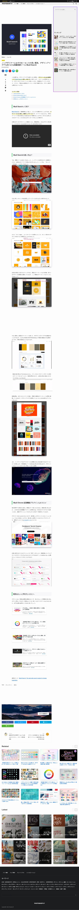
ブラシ (65, 886)
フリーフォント (59, 886)
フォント (44, 886)
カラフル (33, 884)
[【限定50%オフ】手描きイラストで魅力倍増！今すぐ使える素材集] (14, 826)
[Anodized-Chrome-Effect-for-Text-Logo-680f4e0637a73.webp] (68, 755)
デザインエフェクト (20, 886)
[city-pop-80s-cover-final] (68, 795)
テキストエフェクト (59, 884)
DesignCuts (9, 882)
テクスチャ (67, 884)
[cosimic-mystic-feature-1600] (68, 774)
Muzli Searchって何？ (19, 93)
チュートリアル (30, 3)
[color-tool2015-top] (49, 774)
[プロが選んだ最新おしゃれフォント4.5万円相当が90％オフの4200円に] (65, 826)
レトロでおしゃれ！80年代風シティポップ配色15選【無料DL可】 (68, 803)
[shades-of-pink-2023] (56, 65)
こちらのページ (27, 520)
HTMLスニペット (16, 882)
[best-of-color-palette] (10, 754)
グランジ (38, 884)
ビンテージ (38, 886)
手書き (46, 889)
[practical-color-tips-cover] (30, 754)
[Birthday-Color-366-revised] (56, 42)
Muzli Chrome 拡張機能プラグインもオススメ (25, 97)
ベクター (10, 889)
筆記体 (58, 889)
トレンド (28, 886)
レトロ (33, 889)
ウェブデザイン (12, 884)
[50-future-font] (56, 70)
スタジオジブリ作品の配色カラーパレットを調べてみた (10, 800)
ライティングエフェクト (25, 889)
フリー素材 (16, 3)
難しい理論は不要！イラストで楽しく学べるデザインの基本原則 (29, 802)
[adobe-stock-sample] (56, 53)
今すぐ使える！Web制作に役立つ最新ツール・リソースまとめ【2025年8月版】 (10, 782)
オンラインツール (26, 884)
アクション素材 (62, 882)
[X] (76, 1)
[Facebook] (74, 1)
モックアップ (16, 889)
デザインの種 (12, 886)
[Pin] (10, 71)
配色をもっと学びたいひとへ (21, 99)
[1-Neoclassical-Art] (56, 37)
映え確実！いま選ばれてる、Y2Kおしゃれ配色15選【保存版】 (48, 763)
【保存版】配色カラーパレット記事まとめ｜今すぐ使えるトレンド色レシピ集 (10, 763)
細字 (62, 889)
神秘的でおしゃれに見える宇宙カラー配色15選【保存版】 (68, 782)
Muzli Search (18, 79)
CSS (3, 882)
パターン (33, 886)
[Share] (3, 71)
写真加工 (41, 889)
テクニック (73, 884)
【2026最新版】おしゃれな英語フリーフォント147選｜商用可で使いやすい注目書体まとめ (67, 48)
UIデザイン (43, 882)
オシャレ (19, 884)
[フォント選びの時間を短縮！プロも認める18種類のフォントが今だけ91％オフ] (39, 826)
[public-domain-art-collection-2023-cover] (56, 59)
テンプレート (5, 886)
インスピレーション (39, 3)
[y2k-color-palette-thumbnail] (49, 754)
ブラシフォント (71, 886)
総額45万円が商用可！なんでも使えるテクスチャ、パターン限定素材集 (17, 736)
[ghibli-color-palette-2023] (10, 793)
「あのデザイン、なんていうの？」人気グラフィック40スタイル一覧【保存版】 (67, 37)
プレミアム (4, 889)
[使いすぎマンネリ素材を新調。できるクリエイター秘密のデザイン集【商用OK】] (65, 852)
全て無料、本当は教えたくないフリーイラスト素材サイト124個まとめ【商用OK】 (67, 53)
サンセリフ (43, 884)
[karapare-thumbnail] (49, 794)
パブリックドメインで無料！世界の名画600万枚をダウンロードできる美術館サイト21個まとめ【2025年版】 (67, 59)
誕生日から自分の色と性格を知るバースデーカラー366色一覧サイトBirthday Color (67, 42)
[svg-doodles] (10, 774)
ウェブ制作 (23, 3)
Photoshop (33, 882)
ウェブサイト (9, 684)
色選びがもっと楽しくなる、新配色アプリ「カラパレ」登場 (49, 802)
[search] (75, 9)
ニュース (3, 60)
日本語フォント (52, 889)
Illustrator (25, 882)
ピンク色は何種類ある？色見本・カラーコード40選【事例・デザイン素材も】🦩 (67, 64)
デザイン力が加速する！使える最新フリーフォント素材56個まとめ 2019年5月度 (36, 736)
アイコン (56, 882)
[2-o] (56, 48)
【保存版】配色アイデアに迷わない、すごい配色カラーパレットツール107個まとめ (49, 783)
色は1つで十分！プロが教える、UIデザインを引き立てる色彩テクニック (29, 763)
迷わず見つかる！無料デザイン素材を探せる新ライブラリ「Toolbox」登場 (68, 764)
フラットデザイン (51, 886)
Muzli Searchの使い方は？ (20, 95)
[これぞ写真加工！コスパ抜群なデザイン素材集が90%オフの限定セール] (14, 852)
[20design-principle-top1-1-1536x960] (30, 794)
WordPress (50, 882)
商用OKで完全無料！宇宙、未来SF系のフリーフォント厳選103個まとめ (67, 70)
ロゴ (37, 889)
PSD (38, 882)
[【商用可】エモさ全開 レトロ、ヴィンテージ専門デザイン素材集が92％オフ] (39, 852)
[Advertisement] (27, 15)
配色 (15, 684)
